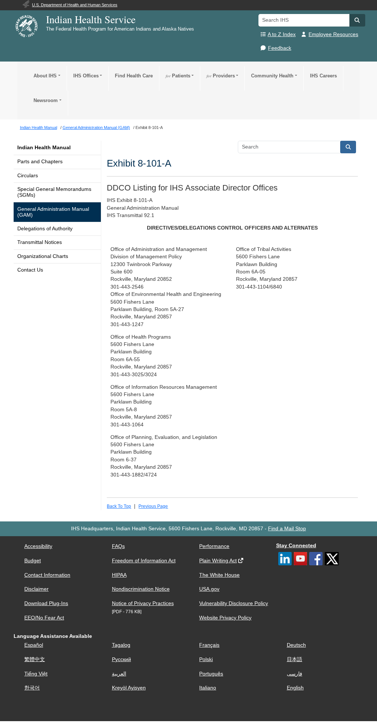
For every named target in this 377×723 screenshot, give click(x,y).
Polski (206, 659)
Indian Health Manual (44, 147)
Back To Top (119, 506)
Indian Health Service (90, 19)
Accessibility (38, 546)
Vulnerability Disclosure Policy (233, 603)
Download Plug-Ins (46, 603)
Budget (32, 560)
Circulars (27, 175)
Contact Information (47, 575)
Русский (121, 659)
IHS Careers (323, 75)
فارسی (294, 674)
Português (211, 674)
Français (209, 645)
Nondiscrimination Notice (141, 589)
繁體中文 (34, 659)
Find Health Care (134, 75)
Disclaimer (36, 589)
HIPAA (119, 575)
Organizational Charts (42, 256)
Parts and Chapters (40, 161)
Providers (221, 75)
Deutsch (296, 645)
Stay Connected (296, 545)
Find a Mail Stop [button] (287, 528)
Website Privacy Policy (225, 618)
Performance (214, 546)
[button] (357, 20)
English (295, 688)
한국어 (32, 688)
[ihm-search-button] (348, 147)
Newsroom (46, 100)
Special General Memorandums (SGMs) (54, 192)
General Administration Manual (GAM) (53, 212)
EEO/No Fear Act (44, 618)
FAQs (118, 546)
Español (33, 645)
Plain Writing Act (218, 560)
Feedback (279, 48)
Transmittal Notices (39, 242)
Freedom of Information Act (144, 560)
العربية (119, 674)
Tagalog (121, 645)
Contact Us (30, 270)
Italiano (207, 688)
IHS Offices (86, 75)
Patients (178, 75)
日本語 (294, 659)
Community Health (272, 75)
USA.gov (209, 589)
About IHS (45, 75)
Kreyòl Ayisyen (129, 688)
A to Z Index (282, 34)
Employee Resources (333, 34)
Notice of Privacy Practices (143, 603)
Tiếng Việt (35, 674)
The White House (219, 575)
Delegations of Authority (45, 228)
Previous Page (153, 506)
